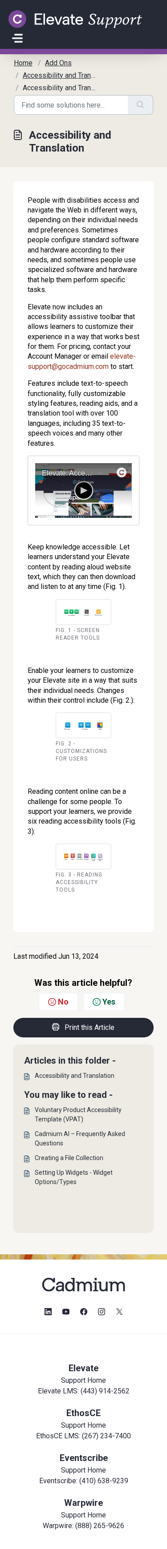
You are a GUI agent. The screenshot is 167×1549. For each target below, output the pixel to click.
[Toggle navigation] (17, 38)
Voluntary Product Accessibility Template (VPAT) (78, 1114)
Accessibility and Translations (69, 75)
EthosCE (83, 1413)
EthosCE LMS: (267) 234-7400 (83, 1436)
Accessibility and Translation (74, 1075)
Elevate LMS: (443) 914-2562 (84, 1391)
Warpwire (83, 1502)
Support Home (83, 1380)
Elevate (83, 1368)
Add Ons (58, 63)
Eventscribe (84, 1458)
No (63, 1001)
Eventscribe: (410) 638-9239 (83, 1481)
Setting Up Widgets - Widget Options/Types (74, 1177)
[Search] (140, 105)
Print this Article (89, 1027)
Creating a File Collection (69, 1157)
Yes (108, 1001)
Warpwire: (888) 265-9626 (83, 1525)
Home (23, 63)
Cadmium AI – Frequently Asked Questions (80, 1138)
